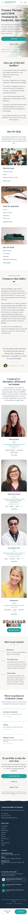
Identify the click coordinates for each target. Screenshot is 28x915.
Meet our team (6, 180)
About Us (3, 836)
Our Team (3, 828)
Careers (3, 844)
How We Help (4, 826)
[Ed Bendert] (21, 621)
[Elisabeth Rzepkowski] (24, 621)
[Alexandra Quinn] (4, 621)
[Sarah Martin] (11, 625)
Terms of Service (18, 903)
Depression (6, 215)
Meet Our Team (14, 44)
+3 (19, 625)
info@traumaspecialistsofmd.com (9, 793)
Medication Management (10, 259)
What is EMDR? (7, 262)
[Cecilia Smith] (10, 621)
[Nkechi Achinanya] (8, 625)
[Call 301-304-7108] (21, 2)
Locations (3, 832)
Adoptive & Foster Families (10, 177)
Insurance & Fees (5, 842)
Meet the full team (14, 630)
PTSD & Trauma (7, 212)
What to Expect (5, 838)
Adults (4, 174)
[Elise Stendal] (12, 621)
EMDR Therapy (7, 250)
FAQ (2, 840)
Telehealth (6, 256)
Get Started (14, 39)
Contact (3, 834)
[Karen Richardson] (18, 621)
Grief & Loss (6, 218)
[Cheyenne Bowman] (13, 625)
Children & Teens (7, 171)
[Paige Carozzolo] (15, 621)
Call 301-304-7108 (14, 776)
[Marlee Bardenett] (16, 625)
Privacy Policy (9, 903)
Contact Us (14, 781)
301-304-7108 (4, 813)
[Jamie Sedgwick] (7, 621)
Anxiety (5, 209)
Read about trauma (7, 221)
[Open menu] (25, 2)
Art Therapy (6, 253)
